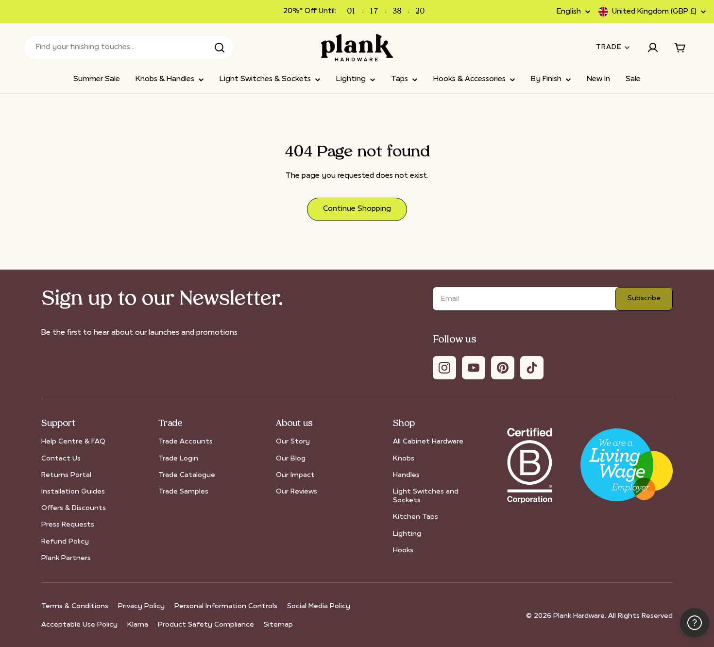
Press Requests (67, 524)
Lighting (407, 534)
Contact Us (61, 458)
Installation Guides (73, 491)
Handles (406, 475)
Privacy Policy (141, 606)
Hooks (403, 550)
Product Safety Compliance (206, 625)
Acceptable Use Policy (79, 625)
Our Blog (291, 458)
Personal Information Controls (225, 606)
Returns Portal (66, 475)
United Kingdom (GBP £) (654, 12)
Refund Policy (65, 541)
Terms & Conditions (74, 606)
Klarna (137, 625)
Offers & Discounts (73, 508)
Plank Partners (66, 558)
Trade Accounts (185, 441)
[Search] (219, 47)
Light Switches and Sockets (426, 496)
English (569, 12)
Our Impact (295, 475)
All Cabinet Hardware (428, 441)
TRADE (609, 47)
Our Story (293, 441)
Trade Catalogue (186, 475)
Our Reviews (296, 491)
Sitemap (278, 625)
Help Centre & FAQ (73, 441)
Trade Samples (183, 491)
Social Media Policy (318, 606)
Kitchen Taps (415, 517)
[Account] (653, 47)
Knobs (403, 458)
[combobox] (128, 47)
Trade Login (178, 458)
